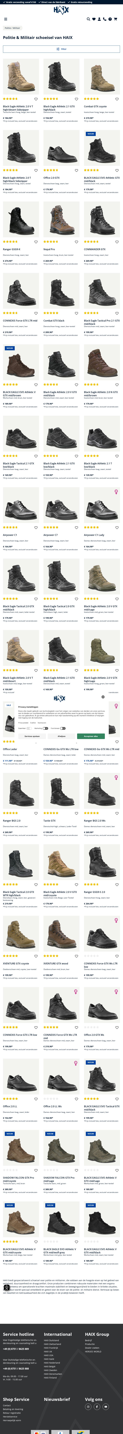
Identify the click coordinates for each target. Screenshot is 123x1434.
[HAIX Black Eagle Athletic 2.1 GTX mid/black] (62, 648)
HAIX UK (48, 1351)
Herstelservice (10, 1416)
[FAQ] (110, 19)
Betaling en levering (13, 1409)
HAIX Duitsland (51, 1340)
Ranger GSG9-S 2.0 (94, 892)
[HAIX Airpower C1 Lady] (102, 505)
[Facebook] (97, 1407)
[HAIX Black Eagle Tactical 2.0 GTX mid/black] (21, 576)
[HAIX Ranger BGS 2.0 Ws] (102, 791)
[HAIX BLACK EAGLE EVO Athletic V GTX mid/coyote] (21, 1219)
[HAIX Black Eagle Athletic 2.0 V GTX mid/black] (62, 362)
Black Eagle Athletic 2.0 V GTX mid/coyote (60, 893)
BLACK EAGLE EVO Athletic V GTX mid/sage (100, 1179)
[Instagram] (88, 1407)
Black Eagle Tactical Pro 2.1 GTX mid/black (102, 322)
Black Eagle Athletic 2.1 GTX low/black (59, 465)
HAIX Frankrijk (51, 1347)
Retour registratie (12, 1412)
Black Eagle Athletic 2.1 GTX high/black (59, 108)
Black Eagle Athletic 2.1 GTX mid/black (59, 679)
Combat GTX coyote (95, 106)
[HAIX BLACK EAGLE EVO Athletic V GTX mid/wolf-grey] (62, 1219)
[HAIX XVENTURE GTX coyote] (21, 934)
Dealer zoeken (92, 1347)
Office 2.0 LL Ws (53, 1106)
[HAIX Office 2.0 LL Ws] (62, 1076)
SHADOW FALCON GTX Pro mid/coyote (18, 1179)
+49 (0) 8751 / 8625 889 (16, 1349)
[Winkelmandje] (116, 19)
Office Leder (10, 749)
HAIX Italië (49, 1359)
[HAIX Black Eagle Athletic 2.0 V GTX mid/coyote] (62, 862)
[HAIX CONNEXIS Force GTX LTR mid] (21, 291)
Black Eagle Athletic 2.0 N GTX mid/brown (101, 393)
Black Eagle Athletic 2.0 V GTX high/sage (100, 679)
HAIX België (49, 1366)
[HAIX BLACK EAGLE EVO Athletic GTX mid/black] (102, 148)
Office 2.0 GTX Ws (94, 1035)
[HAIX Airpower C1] (21, 505)
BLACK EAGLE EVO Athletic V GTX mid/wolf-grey (60, 1251)
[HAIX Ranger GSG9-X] (21, 219)
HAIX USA (48, 1355)
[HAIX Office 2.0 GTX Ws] (102, 1005)
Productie (90, 1344)
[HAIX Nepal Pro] (62, 219)
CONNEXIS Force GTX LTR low (20, 1035)
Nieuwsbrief (57, 1399)
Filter (63, 49)
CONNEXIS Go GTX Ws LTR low (61, 749)
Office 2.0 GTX (52, 177)
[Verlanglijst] (94, 19)
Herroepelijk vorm (12, 1420)
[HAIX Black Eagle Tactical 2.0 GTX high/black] (62, 576)
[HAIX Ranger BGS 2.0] (21, 791)
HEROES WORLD (93, 1351)
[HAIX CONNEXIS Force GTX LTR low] (21, 1005)
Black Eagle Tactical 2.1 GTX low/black (18, 465)
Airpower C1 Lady (94, 535)
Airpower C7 (51, 535)
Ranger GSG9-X (11, 249)
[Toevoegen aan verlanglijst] (36, 100)
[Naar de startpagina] (61, 10)
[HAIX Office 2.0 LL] (21, 1076)
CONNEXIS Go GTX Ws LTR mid (101, 749)
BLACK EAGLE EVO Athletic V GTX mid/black (100, 1251)
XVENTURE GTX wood (56, 963)
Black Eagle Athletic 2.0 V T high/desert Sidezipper (18, 108)
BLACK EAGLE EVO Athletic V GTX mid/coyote (19, 1251)
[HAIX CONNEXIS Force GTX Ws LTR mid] (62, 1005)
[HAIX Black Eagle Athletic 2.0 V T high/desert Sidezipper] (21, 76)
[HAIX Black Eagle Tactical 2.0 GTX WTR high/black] (21, 862)
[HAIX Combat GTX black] (62, 291)
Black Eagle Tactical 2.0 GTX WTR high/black (18, 893)
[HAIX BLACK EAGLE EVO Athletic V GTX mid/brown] (21, 362)
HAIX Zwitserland (52, 1344)
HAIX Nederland (52, 1362)
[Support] (104, 19)
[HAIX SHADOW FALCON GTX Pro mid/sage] (62, 1148)
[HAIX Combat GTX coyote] (102, 76)
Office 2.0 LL (10, 1106)
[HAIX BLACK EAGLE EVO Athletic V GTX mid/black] (102, 1219)
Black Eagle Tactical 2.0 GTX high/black (59, 608)
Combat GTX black (54, 320)
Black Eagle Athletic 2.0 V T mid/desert (18, 679)
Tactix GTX (50, 820)
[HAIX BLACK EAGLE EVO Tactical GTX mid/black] (102, 1076)
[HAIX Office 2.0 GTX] (62, 148)
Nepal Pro (49, 249)
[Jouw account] (99, 19)
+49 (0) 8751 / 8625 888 (16, 1368)
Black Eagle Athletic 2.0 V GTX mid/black (60, 393)
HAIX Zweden (50, 1370)
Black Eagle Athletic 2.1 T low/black (98, 465)
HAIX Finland (50, 1377)
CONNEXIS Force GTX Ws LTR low (100, 965)
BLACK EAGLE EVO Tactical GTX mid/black (102, 1108)
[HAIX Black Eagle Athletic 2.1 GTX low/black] (62, 434)
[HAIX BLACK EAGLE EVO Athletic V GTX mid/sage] (102, 1148)
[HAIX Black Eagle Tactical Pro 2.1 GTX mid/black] (102, 291)
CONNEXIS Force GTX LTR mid (20, 320)
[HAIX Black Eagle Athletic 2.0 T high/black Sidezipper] (21, 148)
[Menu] (5, 19)
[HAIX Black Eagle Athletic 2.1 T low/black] (102, 434)
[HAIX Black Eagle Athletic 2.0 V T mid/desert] (21, 648)
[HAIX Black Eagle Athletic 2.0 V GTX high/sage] (102, 648)
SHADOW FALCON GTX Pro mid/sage (59, 1179)
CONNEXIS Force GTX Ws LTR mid (60, 1036)
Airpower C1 (10, 535)
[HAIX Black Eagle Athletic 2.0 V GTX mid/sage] (102, 576)
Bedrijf (88, 1340)
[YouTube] (106, 1407)
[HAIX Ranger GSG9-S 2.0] (102, 862)
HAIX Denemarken (53, 1374)
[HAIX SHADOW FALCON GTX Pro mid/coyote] (21, 1148)
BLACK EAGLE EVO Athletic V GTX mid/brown (19, 393)
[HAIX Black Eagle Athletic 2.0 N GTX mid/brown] (102, 362)
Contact (7, 1405)
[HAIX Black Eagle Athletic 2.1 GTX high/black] (62, 76)
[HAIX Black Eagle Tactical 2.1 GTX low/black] (21, 434)
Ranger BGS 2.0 (11, 820)
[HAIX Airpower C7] (62, 505)
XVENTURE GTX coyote (16, 963)
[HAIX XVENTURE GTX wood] (62, 934)
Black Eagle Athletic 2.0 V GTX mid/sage (100, 608)
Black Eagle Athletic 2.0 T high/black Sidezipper (17, 179)
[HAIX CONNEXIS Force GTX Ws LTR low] (102, 934)
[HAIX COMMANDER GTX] (102, 219)
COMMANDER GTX (94, 249)
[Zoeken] (88, 19)
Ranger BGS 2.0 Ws (94, 820)
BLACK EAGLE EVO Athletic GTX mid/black (102, 179)
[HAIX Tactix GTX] (62, 791)
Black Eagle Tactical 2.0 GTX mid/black (18, 608)
